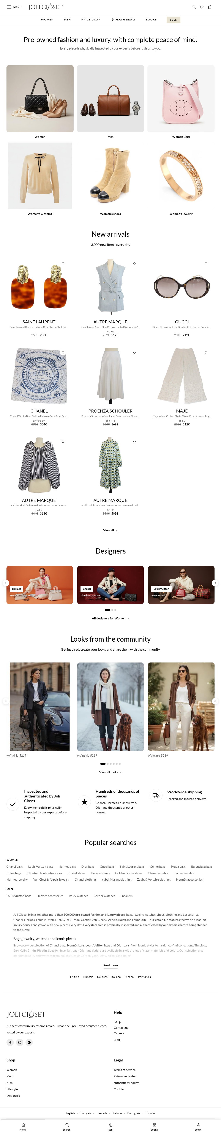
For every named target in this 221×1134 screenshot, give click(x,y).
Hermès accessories (189, 879)
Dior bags (87, 866)
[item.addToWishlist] (63, 262)
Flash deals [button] (125, 19)
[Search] (194, 7)
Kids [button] (9, 1082)
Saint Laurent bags (132, 866)
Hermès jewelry (17, 879)
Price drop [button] (91, 19)
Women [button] (47, 19)
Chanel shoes (76, 873)
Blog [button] (117, 1039)
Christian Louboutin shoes (44, 873)
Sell (173, 19)
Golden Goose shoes (128, 873)
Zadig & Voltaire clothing (153, 879)
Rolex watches (78, 896)
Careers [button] (119, 1033)
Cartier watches (104, 896)
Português (144, 977)
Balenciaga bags (201, 866)
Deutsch (102, 977)
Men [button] (67, 19)
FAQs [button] (117, 1022)
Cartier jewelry (184, 873)
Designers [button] (13, 1095)
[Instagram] (19, 1042)
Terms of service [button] (125, 1070)
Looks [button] (151, 19)
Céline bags (157, 866)
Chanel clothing (85, 879)
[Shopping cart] (209, 6)
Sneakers (127, 896)
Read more (110, 965)
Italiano (116, 977)
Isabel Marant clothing (116, 879)
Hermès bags (67, 866)
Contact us (121, 1027)
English (74, 977)
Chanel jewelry (158, 873)
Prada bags (178, 866)
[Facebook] (10, 1042)
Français (88, 977)
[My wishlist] (201, 7)
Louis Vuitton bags (40, 866)
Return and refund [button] (126, 1076)
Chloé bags (13, 873)
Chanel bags (14, 866)
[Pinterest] (29, 1042)
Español (129, 977)
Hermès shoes (100, 873)
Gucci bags (107, 866)
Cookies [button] (119, 1089)
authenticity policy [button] (126, 1082)
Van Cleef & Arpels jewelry (51, 879)
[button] (6, 583)
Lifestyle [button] (12, 1089)
